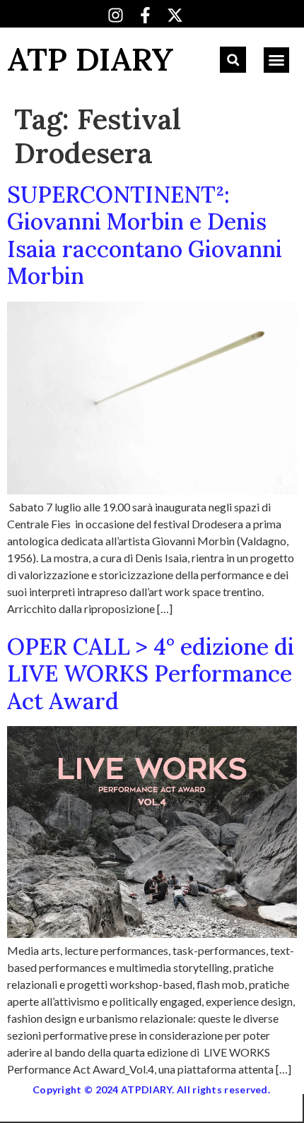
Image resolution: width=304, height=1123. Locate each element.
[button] (233, 60)
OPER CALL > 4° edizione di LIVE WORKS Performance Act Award (150, 673)
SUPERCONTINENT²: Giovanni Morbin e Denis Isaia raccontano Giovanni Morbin (144, 235)
